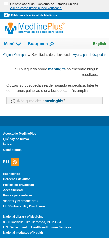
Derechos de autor (16, 179)
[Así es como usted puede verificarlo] (54, 6)
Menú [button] (9, 44)
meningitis (54, 101)
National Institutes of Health (23, 232)
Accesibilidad (13, 190)
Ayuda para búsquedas (89, 55)
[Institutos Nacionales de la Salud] (7, 15)
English (99, 44)
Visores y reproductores (20, 201)
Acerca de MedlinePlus (19, 133)
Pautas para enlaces (18, 195)
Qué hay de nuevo (16, 139)
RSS (6, 161)
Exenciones (11, 174)
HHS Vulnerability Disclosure (24, 206)
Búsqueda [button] (38, 44)
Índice (7, 144)
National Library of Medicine (23, 216)
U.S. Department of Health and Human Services (37, 227)
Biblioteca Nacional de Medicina (34, 15)
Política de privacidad (18, 185)
